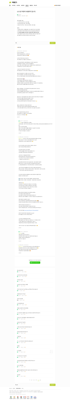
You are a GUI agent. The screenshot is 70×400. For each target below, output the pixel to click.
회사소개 (35, 5)
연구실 (22, 388)
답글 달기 (20, 227)
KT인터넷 (13, 5)
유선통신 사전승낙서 (40, 391)
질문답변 (27, 5)
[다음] (40, 380)
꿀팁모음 (31, 5)
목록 (16, 42)
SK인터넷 (22, 5)
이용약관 (14, 388)
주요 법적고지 (35, 391)
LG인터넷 (18, 5)
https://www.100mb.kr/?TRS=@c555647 (31, 210)
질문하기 (53, 42)
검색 (17, 384)
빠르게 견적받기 (58, 5)
